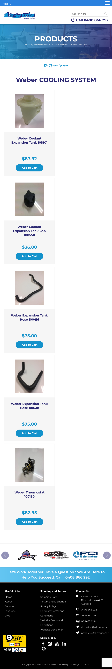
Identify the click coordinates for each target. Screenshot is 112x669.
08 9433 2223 (88, 615)
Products (10, 611)
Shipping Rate (48, 597)
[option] (25, 555)
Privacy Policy (48, 606)
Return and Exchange (53, 601)
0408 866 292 (96, 20)
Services (9, 606)
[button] (107, 3)
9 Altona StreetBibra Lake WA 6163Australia (92, 600)
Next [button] (107, 555)
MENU (7, 3)
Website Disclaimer (51, 629)
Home (28, 44)
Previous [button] (5, 555)
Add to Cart (29, 167)
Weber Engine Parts (46, 44)
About (8, 601)
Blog (7, 615)
